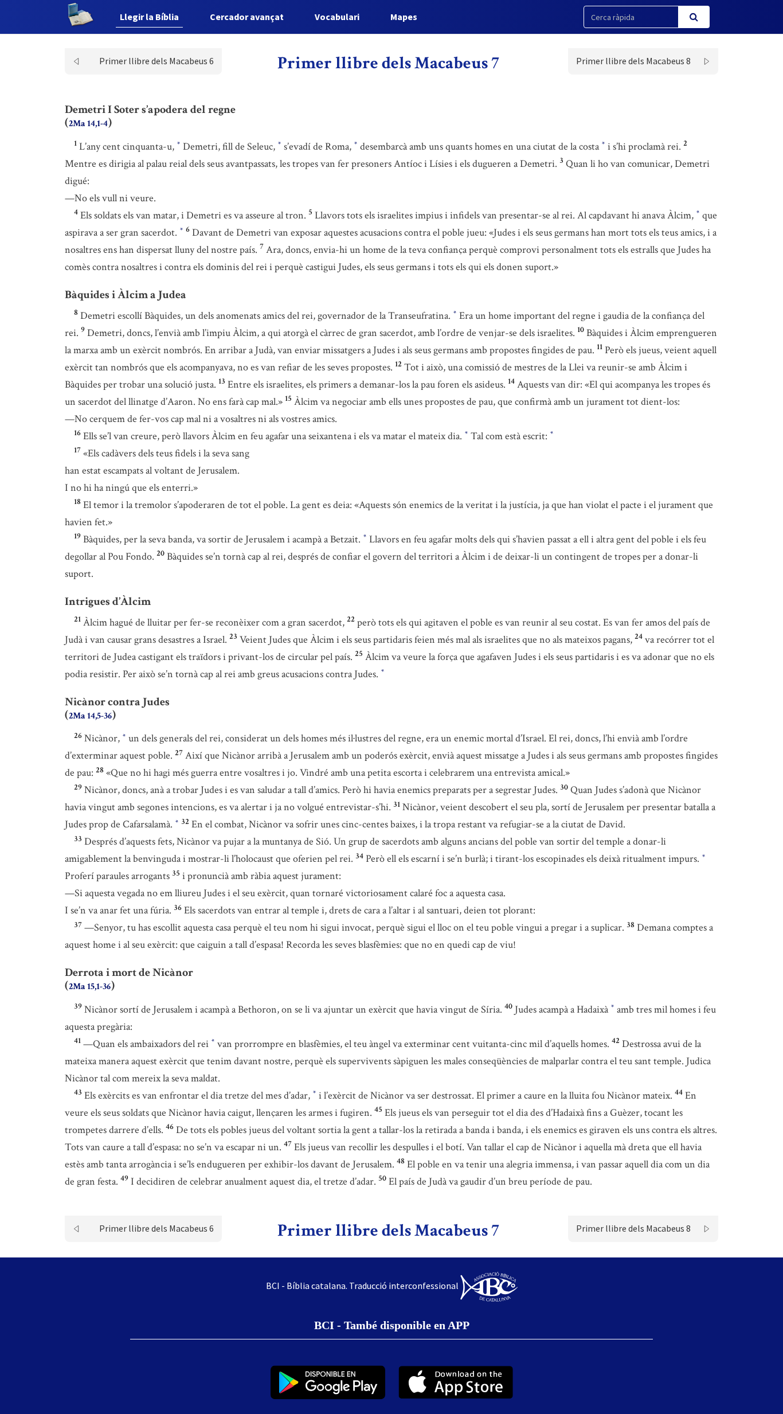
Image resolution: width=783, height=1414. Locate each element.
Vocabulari (337, 16)
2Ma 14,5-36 (90, 716)
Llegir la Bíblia (149, 16)
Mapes (403, 16)
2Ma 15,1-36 (90, 987)
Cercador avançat (247, 16)
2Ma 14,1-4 (88, 124)
